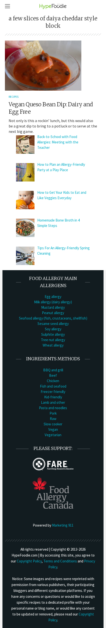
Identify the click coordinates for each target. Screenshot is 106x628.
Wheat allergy (53, 345)
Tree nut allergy (53, 339)
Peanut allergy (53, 312)
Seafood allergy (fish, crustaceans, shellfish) (53, 318)
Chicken (53, 380)
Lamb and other (53, 402)
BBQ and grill (53, 370)
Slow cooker (53, 424)
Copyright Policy (29, 561)
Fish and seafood (53, 386)
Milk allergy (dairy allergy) (53, 302)
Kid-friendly (53, 397)
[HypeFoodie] (53, 6)
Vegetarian (53, 435)
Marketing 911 (62, 525)
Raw (53, 418)
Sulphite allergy (53, 334)
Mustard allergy (53, 307)
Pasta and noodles (53, 407)
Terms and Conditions (60, 561)
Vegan (53, 429)
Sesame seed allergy (53, 323)
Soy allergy (53, 329)
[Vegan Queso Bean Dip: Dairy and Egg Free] (43, 65)
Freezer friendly (53, 391)
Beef (53, 375)
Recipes (13, 96)
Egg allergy (53, 296)
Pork (53, 413)
